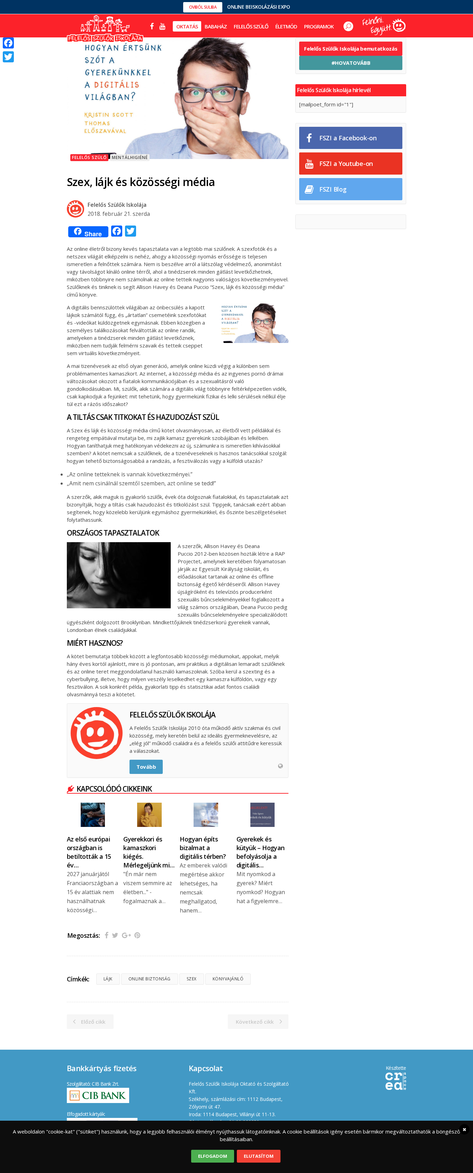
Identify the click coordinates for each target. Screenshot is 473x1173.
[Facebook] (8, 43)
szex (192, 979)
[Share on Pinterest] (137, 935)
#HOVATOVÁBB (351, 62)
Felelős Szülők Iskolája (117, 205)
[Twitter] (8, 57)
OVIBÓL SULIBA (203, 7)
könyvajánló (228, 979)
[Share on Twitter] (115, 935)
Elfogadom (212, 1156)
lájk (108, 979)
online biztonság (149, 979)
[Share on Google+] (126, 935)
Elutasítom (259, 1156)
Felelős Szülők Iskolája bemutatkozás (350, 48)
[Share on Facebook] (106, 935)
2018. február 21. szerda (119, 214)
